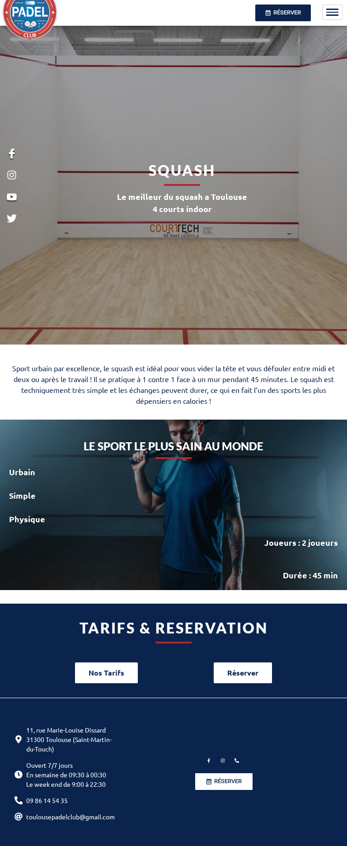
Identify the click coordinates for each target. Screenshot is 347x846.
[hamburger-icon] (332, 12)
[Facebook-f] (209, 761)
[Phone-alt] (237, 761)
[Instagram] (223, 761)
